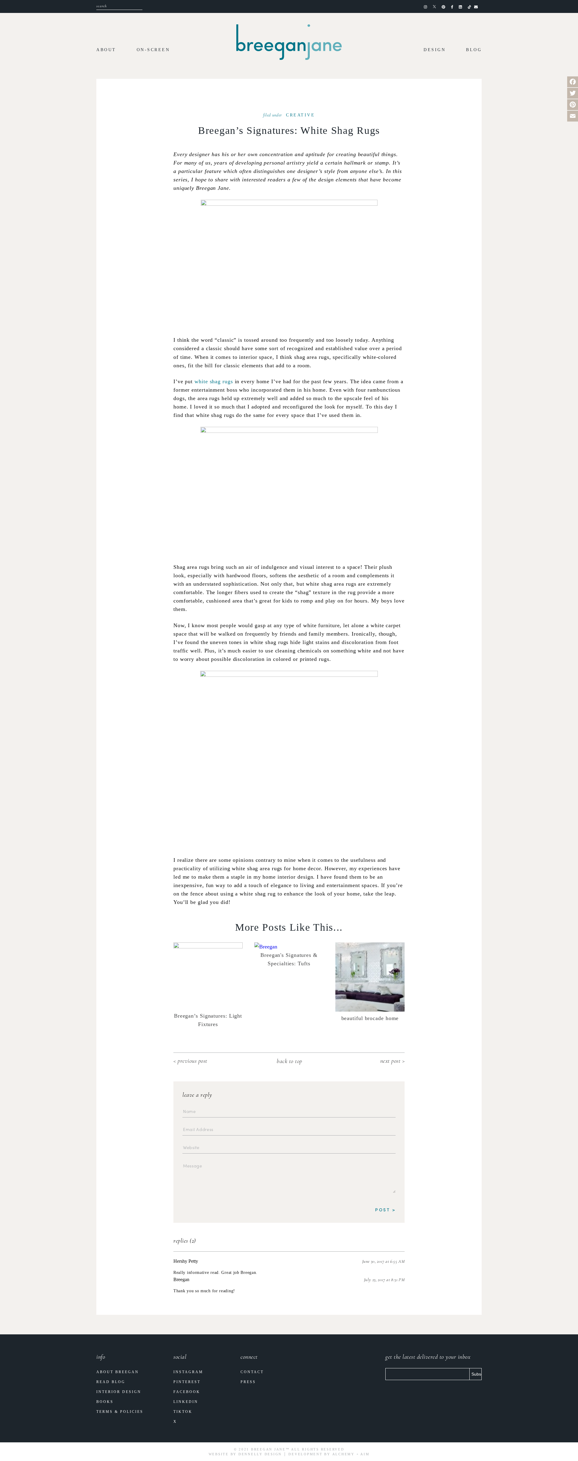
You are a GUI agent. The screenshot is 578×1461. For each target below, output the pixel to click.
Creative (300, 115)
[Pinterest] (572, 104)
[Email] (572, 116)
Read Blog (110, 1382)
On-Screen (153, 50)
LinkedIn (185, 1402)
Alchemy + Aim (351, 1454)
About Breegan (117, 1372)
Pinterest (186, 1382)
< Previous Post (190, 1061)
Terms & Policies (119, 1412)
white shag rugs (213, 381)
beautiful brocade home (370, 1018)
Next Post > (392, 1061)
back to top (289, 1061)
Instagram (188, 1372)
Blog (474, 50)
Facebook (186, 1392)
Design (435, 50)
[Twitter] (572, 93)
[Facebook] (572, 81)
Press (248, 1382)
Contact (252, 1372)
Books (104, 1402)
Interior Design (118, 1392)
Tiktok (182, 1412)
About (106, 50)
